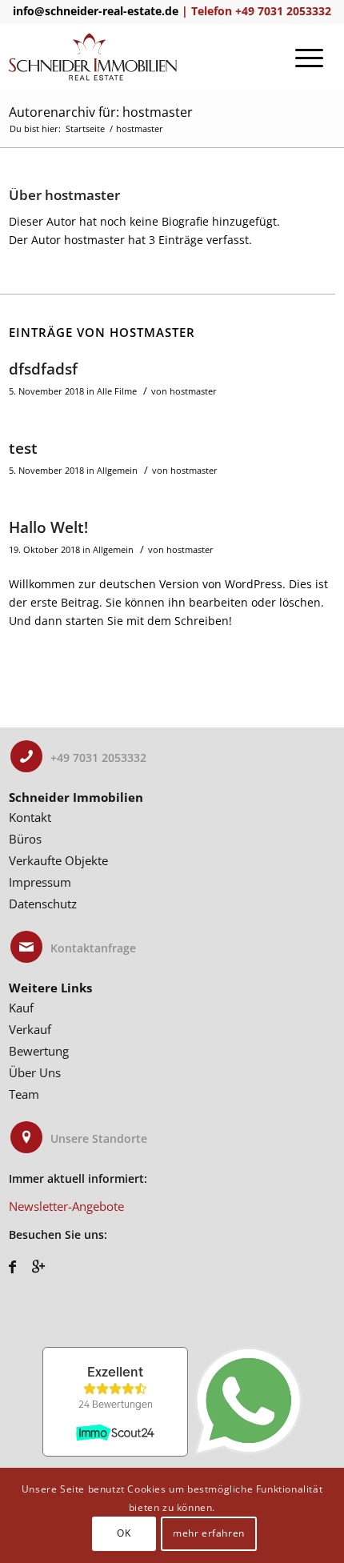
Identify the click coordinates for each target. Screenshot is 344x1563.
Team (24, 1094)
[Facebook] (12, 1266)
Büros (25, 839)
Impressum (40, 882)
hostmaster (193, 391)
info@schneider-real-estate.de (95, 10)
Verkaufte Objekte (58, 860)
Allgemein (117, 470)
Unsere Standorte (98, 1138)
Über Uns (35, 1072)
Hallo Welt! (48, 527)
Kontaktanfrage (93, 948)
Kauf (21, 1008)
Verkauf (30, 1029)
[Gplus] (38, 1266)
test (23, 448)
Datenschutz (43, 904)
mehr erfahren (209, 1533)
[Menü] (309, 57)
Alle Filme (117, 391)
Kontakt (30, 817)
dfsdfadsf (43, 369)
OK (123, 1533)
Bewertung (39, 1051)
